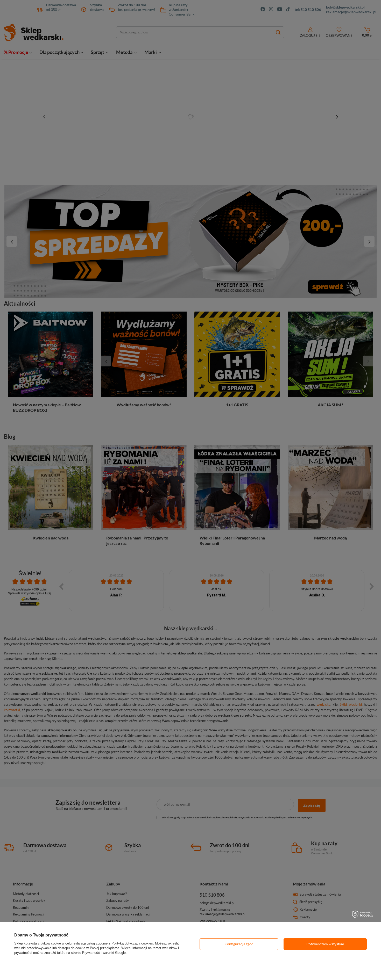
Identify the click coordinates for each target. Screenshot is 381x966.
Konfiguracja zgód (238, 944)
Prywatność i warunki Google (104, 953)
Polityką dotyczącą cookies (132, 943)
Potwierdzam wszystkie (325, 944)
